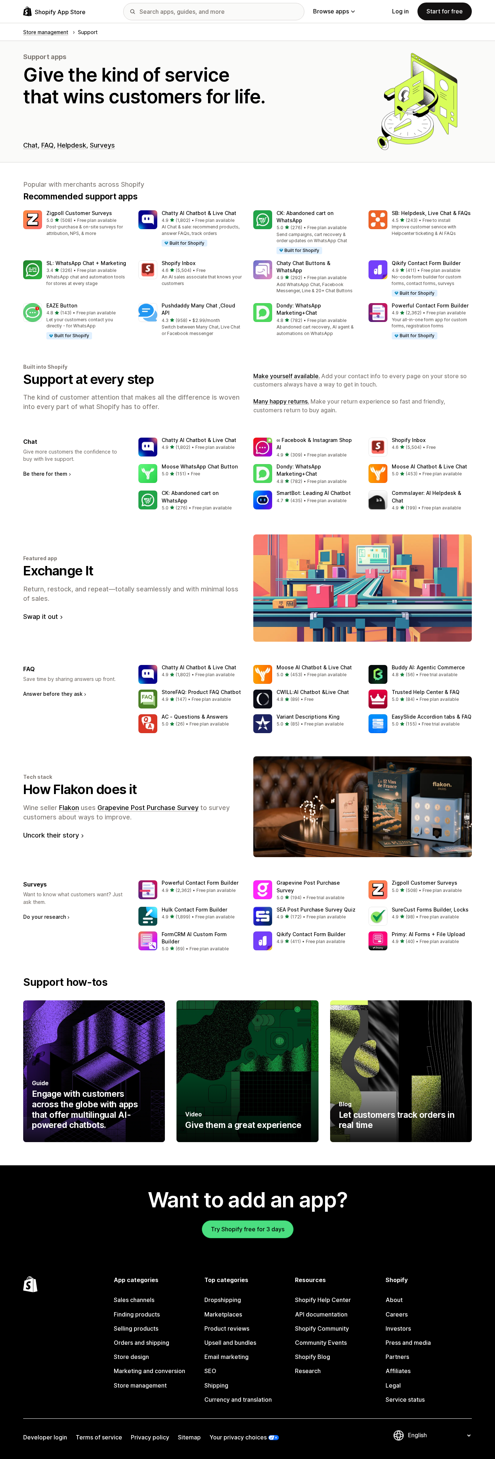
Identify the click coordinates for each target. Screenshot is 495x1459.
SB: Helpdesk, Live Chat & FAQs (431, 213)
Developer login (45, 1437)
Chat (30, 145)
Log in (400, 11)
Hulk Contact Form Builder (194, 909)
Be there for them (45, 474)
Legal (393, 1385)
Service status (405, 1399)
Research (308, 1371)
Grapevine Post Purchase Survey (148, 807)
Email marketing (226, 1356)
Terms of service (99, 1437)
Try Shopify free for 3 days (247, 1229)
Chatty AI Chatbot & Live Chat (199, 213)
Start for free (445, 11)
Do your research (44, 917)
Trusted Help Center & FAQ (425, 692)
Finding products (137, 1314)
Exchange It (58, 571)
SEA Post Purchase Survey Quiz (315, 909)
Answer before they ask (53, 694)
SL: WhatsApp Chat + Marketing (86, 263)
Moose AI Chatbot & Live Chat (429, 466)
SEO (210, 1371)
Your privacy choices (238, 1437)
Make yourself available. (286, 376)
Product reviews (226, 1328)
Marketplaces (223, 1314)
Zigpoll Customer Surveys (79, 213)
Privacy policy (150, 1437)
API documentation (321, 1314)
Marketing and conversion (149, 1371)
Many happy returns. (281, 401)
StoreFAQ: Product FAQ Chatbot (201, 692)
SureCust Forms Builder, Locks (430, 909)
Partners (397, 1356)
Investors (398, 1328)
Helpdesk (71, 145)
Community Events (321, 1342)
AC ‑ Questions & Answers (195, 717)
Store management (140, 1385)
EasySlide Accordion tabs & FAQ (431, 717)
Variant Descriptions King (308, 717)
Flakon (69, 807)
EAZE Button (61, 305)
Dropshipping (222, 1299)
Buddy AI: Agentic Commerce (428, 667)
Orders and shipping (141, 1342)
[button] (75, 223)
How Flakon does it (80, 789)
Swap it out (40, 616)
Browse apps (331, 11)
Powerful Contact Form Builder (430, 305)
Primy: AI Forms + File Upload (428, 934)
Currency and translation (238, 1399)
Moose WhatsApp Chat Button (200, 466)
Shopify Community (322, 1328)
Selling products (136, 1328)
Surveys (102, 145)
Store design (131, 1356)
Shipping (216, 1385)
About (394, 1299)
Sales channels (134, 1299)
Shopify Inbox (179, 263)
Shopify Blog (312, 1356)
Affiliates (398, 1371)
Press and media (408, 1342)
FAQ (47, 145)
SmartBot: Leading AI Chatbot (313, 493)
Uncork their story (51, 835)
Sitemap (189, 1437)
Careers (397, 1314)
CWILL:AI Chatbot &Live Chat (312, 692)
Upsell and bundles (230, 1342)
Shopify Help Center (323, 1299)
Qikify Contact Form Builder (426, 263)
